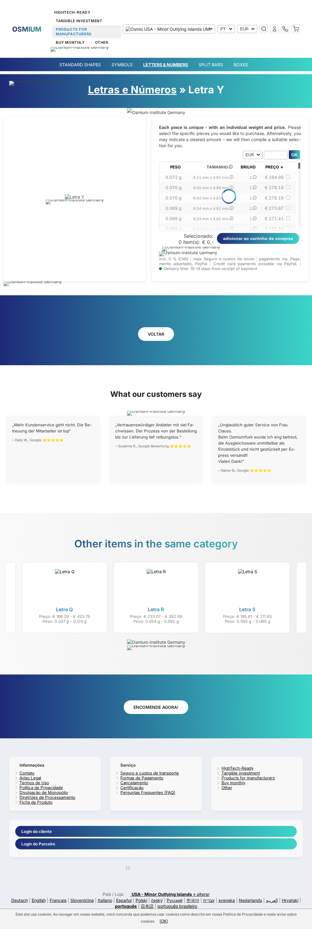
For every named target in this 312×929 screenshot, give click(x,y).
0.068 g (173, 218)
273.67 (274, 208)
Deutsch (19, 900)
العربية (272, 900)
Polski (141, 900)
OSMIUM (26, 29)
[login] (274, 29)
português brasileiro (177, 906)
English (39, 900)
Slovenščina (82, 900)
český (157, 900)
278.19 (274, 187)
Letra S (247, 609)
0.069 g (173, 208)
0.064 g (173, 228)
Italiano (105, 900)
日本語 (147, 906)
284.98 (274, 177)
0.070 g (173, 187)
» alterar (171, 894)
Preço (272, 167)
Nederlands (250, 900)
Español (124, 900)
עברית (208, 900)
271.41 (274, 218)
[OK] (164, 921)
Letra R (156, 609)
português (126, 906)
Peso (175, 167)
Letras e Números (132, 89)
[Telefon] (285, 29)
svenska (226, 900)
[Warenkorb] (296, 29)
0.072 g (173, 177)
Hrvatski (290, 900)
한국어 (192, 900)
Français (58, 900)
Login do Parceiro (38, 843)
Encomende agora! (156, 707)
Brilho (248, 167)
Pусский (175, 900)
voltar (156, 334)
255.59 (274, 228)
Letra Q (64, 609)
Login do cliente (36, 831)
